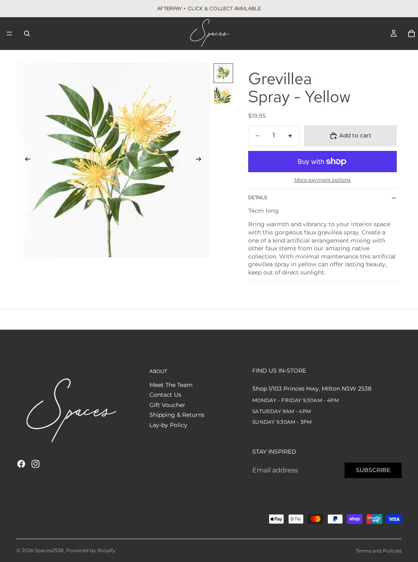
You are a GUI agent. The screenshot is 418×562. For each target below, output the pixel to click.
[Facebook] (21, 464)
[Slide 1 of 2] (223, 73)
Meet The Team (171, 384)
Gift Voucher (167, 404)
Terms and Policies (379, 551)
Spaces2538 (49, 550)
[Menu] (9, 33)
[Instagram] (35, 464)
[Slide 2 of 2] (223, 94)
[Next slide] (201, 160)
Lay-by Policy (168, 425)
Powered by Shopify (91, 550)
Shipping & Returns (177, 414)
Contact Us (165, 394)
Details (257, 197)
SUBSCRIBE (373, 470)
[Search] (27, 34)
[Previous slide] (25, 160)
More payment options (322, 180)
